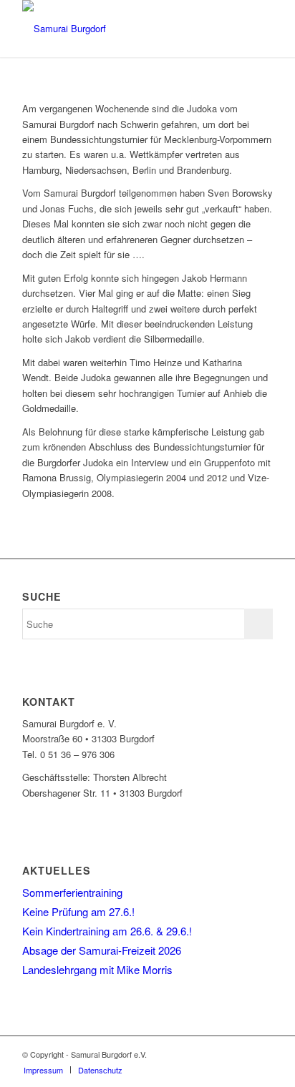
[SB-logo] (122, 28)
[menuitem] (43, 1069)
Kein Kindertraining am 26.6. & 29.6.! (107, 930)
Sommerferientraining (72, 892)
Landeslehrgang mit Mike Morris (97, 969)
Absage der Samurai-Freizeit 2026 (101, 950)
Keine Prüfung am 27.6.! (78, 911)
